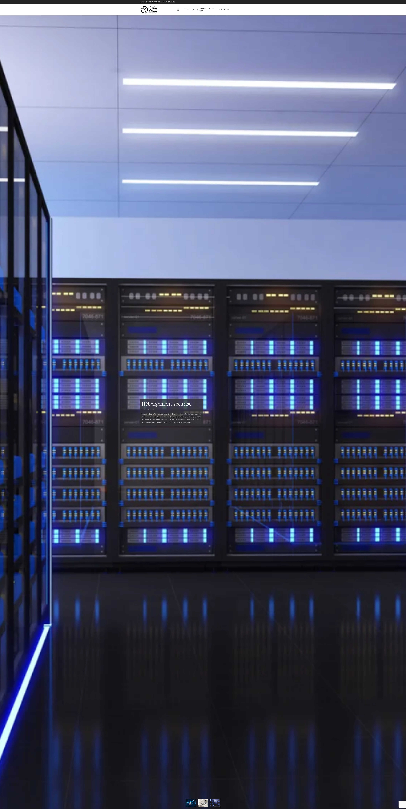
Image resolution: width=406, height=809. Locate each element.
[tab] (191, 803)
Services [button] (187, 9)
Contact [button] (222, 9)
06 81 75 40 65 (169, 2)
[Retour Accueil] (149, 9)
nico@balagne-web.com (151, 2)
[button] (206, 9)
